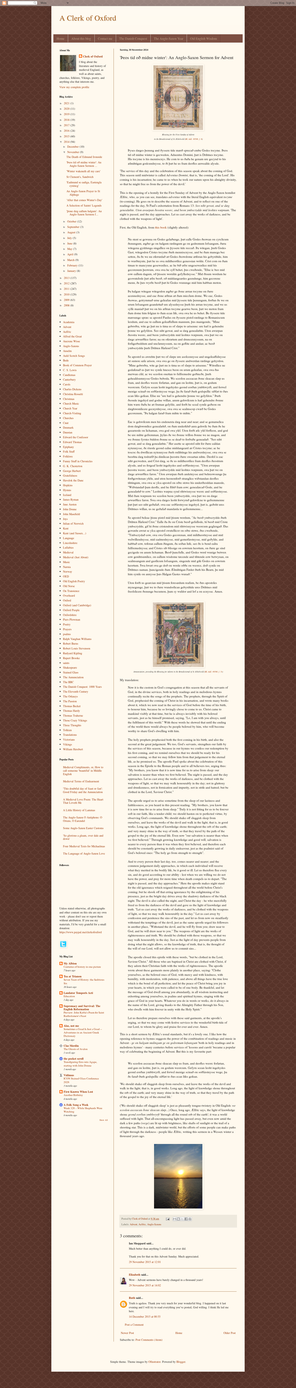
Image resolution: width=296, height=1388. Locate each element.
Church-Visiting (72, 413)
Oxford (67, 600)
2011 (67, 289)
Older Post (230, 1333)
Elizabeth (134, 1274)
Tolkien (67, 730)
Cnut (65, 423)
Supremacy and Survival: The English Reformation (82, 1007)
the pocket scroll (74, 1058)
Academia (68, 322)
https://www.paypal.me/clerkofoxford (80, 932)
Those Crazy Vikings (75, 720)
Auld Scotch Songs (74, 356)
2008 (67, 305)
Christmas (68, 399)
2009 (67, 300)
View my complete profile (74, 87)
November (73, 152)
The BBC (68, 682)
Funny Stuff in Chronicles (77, 461)
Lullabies (68, 547)
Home (60, 38)
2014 (67, 142)
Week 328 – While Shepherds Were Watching (83, 1109)
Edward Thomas (72, 442)
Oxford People (71, 610)
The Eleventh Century (75, 691)
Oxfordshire (70, 615)
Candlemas (69, 375)
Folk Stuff (69, 451)
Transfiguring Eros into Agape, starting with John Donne (80, 1063)
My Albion (70, 963)
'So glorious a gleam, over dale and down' (83, 837)
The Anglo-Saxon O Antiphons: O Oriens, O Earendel (82, 819)
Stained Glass (70, 672)
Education (69, 996)
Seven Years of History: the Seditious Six (84, 981)
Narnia (67, 567)
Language (68, 538)
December (73, 146)
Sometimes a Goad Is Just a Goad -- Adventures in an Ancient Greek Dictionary (83, 1032)
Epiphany (68, 447)
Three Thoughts (72, 725)
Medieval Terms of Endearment (81, 781)
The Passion (70, 701)
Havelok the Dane (73, 480)
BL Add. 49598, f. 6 (193, 139)
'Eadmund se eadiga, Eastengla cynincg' (83, 184)
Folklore (68, 456)
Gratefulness (70, 475)
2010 (67, 294)
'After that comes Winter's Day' (84, 200)
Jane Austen (70, 504)
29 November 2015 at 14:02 (145, 1285)
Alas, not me (71, 1026)
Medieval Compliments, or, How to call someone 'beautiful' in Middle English (83, 770)
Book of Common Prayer (77, 365)
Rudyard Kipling (72, 653)
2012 (67, 283)
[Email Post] (167, 1218)
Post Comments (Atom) (149, 1340)
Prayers (67, 629)
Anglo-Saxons (154, 1224)
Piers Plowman (71, 619)
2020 (67, 109)
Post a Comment (134, 1324)
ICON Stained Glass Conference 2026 (81, 1080)
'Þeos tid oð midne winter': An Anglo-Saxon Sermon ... (83, 164)
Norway (67, 571)
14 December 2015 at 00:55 (144, 1316)
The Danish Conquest (133, 38)
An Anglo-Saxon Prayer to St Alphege (83, 192)
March (71, 260)
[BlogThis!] (178, 1219)
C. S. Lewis (70, 370)
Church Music (71, 403)
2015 (67, 136)
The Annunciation (73, 677)
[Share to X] (182, 1219)
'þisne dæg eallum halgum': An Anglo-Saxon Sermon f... (84, 212)
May (70, 249)
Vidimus (69, 1075)
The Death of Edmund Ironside (84, 157)
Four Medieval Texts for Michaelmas (84, 846)
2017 (67, 125)
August (71, 232)
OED (66, 576)
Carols (66, 384)
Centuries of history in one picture (82, 966)
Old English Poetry (74, 581)
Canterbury (69, 379)
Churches (68, 418)
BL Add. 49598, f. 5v (213, 671)
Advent (133, 1224)
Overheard (69, 595)
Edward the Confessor (75, 437)
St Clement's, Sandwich (79, 177)
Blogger (180, 1362)
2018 (67, 120)
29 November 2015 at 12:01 (145, 1262)
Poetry (66, 624)
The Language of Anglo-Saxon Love (84, 853)
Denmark (68, 427)
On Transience (71, 591)
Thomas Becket (72, 706)
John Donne (70, 509)
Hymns (67, 490)
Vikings (67, 744)
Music (66, 562)
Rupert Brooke (71, 658)
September (73, 227)
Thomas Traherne (73, 715)
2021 (67, 103)
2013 (67, 278)
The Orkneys (70, 696)
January (72, 271)
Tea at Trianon (73, 976)
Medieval (68, 552)
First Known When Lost (78, 1092)
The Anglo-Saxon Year (168, 38)
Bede (66, 360)
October (72, 221)
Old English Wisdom (203, 38)
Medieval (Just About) (75, 557)
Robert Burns (70, 643)
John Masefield (71, 514)
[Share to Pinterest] (190, 1219)
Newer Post (127, 1333)
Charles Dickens (72, 389)
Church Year (70, 408)
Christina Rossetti (73, 394)
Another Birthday (73, 1095)
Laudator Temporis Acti (78, 993)
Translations (70, 735)
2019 (67, 114)
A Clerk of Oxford (87, 18)
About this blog (81, 38)
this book (161, 227)
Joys (65, 519)
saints (66, 663)
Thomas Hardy (71, 711)
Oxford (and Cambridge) (77, 605)
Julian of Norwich (73, 523)
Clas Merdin (71, 1046)
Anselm (67, 351)
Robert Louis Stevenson (76, 648)
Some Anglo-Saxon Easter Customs (83, 828)
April (70, 254)
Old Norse (69, 586)
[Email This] (175, 1219)
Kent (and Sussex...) (74, 533)
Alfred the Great (72, 336)
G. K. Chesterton (72, 466)
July (70, 238)
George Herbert (72, 471)
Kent (65, 528)
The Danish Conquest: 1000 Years (82, 687)
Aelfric (142, 1224)
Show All (103, 1120)
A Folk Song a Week (76, 1105)
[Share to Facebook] (186, 1219)
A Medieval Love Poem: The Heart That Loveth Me (83, 801)
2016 (67, 131)
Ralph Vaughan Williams (77, 639)
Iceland (67, 495)
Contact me (105, 38)
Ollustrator (154, 1362)
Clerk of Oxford (93, 56)
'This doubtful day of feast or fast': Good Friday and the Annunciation (83, 790)
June (70, 243)
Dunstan (67, 432)
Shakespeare (70, 667)
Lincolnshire (70, 543)
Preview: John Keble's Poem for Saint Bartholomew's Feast (84, 1014)
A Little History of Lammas (79, 810)
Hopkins (67, 485)
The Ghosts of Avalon (76, 1049)
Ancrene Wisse (71, 341)
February (72, 265)
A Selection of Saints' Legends (83, 205)
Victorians (69, 739)
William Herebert (73, 749)
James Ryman (71, 499)
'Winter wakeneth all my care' (83, 171)
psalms (67, 634)
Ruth (132, 1298)
